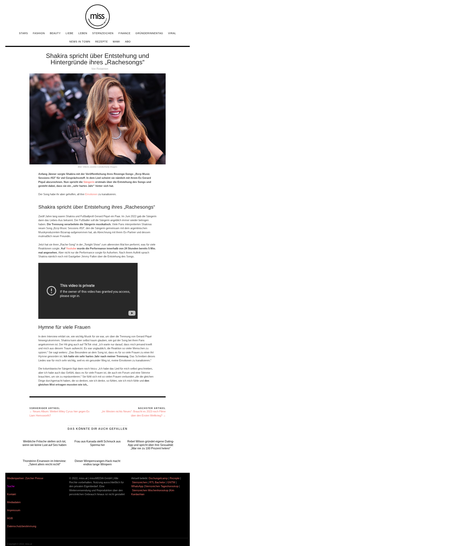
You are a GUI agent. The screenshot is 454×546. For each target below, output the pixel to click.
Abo (128, 41)
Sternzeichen (103, 33)
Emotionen (91, 194)
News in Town (79, 41)
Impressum (13, 510)
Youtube (71, 248)
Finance (124, 33)
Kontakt (11, 494)
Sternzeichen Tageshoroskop (161, 486)
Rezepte (101, 41)
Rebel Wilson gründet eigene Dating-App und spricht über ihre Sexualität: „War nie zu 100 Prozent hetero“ (150, 445)
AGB (10, 518)
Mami (116, 41)
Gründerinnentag (149, 33)
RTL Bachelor (157, 482)
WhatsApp (137, 486)
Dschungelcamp (158, 478)
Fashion (39, 33)
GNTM (171, 482)
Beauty (55, 33)
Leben (82, 33)
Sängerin (89, 181)
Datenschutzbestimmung (21, 526)
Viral (172, 33)
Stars (23, 33)
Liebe (69, 33)
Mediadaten (14, 502)
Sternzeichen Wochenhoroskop (150, 490)
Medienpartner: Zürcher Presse (25, 478)
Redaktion (102, 68)
